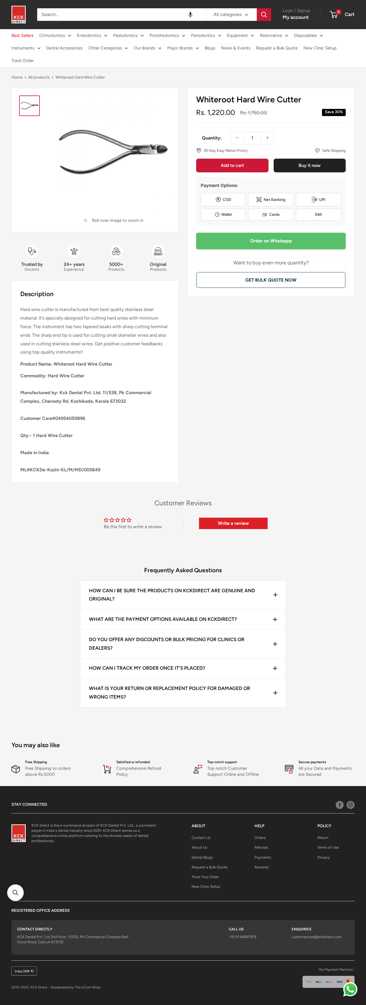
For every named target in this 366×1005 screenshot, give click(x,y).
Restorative (271, 35)
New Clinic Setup (320, 48)
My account (296, 17)
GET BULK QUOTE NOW (271, 279)
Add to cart (232, 165)
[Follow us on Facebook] (340, 804)
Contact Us (201, 837)
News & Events (235, 48)
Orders (260, 837)
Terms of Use (328, 847)
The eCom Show (88, 987)
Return (322, 837)
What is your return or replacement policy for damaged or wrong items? (169, 692)
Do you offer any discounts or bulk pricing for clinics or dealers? (166, 644)
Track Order (22, 60)
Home (17, 77)
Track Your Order (205, 877)
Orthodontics (52, 35)
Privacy (323, 857)
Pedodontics (125, 35)
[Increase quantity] (267, 138)
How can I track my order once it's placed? (147, 668)
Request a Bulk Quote (277, 48)
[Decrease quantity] (237, 138)
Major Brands (180, 48)
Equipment (237, 35)
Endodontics (89, 35)
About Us (199, 847)
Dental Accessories (64, 48)
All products (39, 77)
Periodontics (203, 35)
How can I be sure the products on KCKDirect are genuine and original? (172, 595)
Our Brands (144, 48)
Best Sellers (22, 35)
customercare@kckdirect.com (317, 937)
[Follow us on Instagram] (351, 804)
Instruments (22, 48)
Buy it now (310, 165)
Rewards (261, 867)
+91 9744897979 (242, 937)
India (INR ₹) (24, 971)
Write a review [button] (233, 523)
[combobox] (121, 14)
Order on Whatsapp (271, 241)
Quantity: (212, 137)
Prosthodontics (164, 35)
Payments (262, 857)
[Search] (264, 14)
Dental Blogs (202, 857)
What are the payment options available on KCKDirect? (163, 619)
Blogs (210, 48)
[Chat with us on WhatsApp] (351, 990)
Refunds (261, 847)
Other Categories (105, 48)
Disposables (305, 35)
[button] (190, 14)
